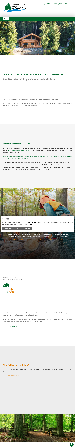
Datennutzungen (32, 222)
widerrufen (32, 224)
